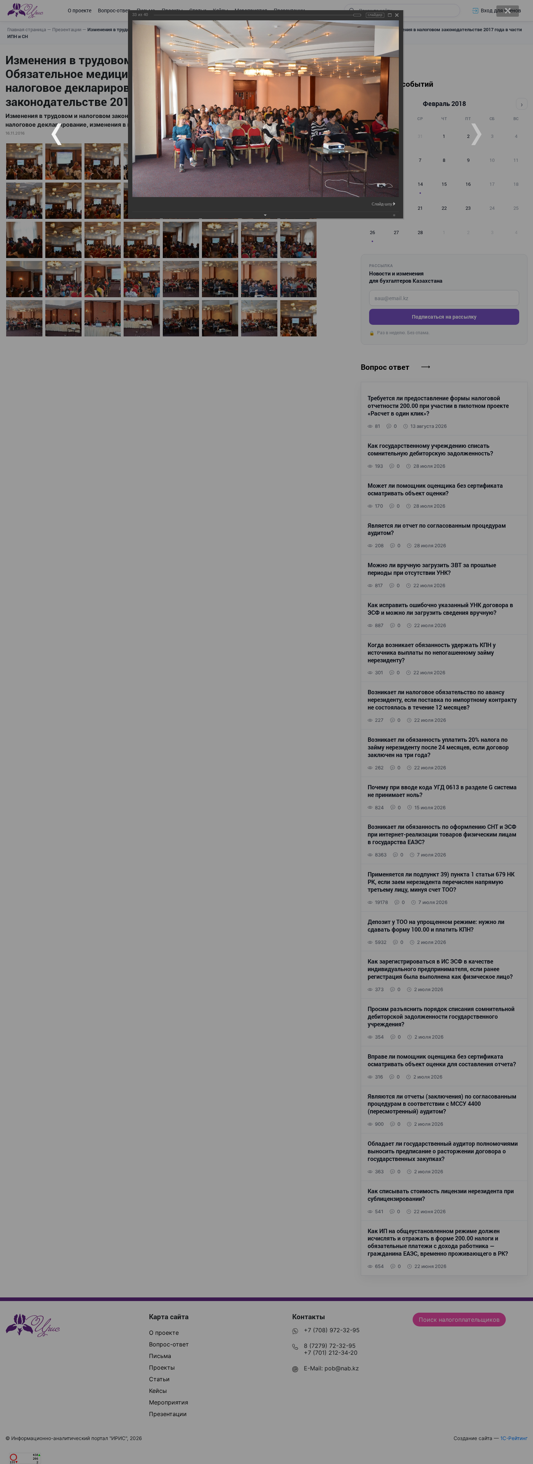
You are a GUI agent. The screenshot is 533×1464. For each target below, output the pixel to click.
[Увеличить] (389, 15)
